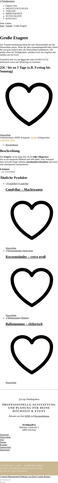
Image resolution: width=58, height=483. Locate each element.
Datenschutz (5, 447)
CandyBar (4, 140)
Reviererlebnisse (42, 416)
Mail (23, 59)
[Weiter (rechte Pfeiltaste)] (4, 482)
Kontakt (11, 18)
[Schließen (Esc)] (9, 479)
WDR (27, 416)
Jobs (2, 440)
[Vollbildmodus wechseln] (4, 479)
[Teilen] (7, 479)
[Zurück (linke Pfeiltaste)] (1, 482)
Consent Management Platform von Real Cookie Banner (25, 476)
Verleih (10, 11)
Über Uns (11, 6)
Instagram (4, 434)
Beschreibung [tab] (12, 145)
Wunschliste (5, 437)
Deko (12, 140)
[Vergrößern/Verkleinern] (1, 479)
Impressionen (14, 13)
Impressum (5, 450)
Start (2, 26)
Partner (3, 442)
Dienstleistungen (17, 8)
